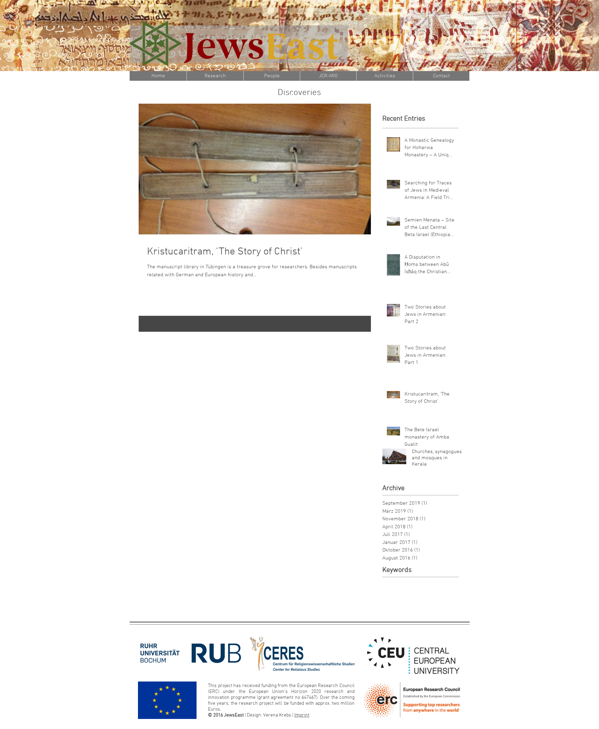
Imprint (301, 715)
